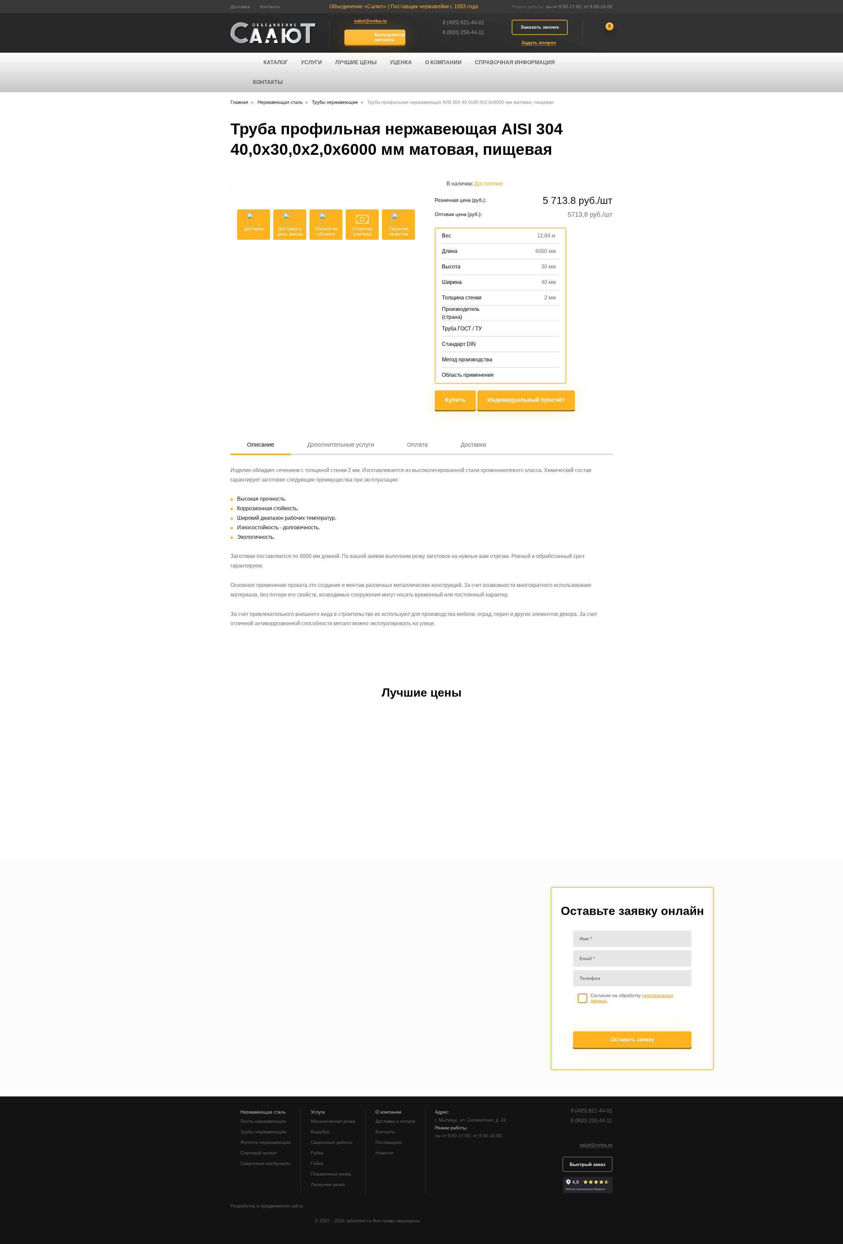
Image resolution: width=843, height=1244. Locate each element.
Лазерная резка (328, 1184)
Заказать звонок (540, 27)
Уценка (401, 62)
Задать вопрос (538, 42)
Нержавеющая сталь (263, 1112)
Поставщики (388, 1142)
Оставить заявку (632, 1039)
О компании (443, 62)
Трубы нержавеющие (263, 1131)
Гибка (317, 1163)
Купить (455, 400)
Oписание (260, 444)
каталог (275, 62)
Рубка (317, 1152)
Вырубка (320, 1131)
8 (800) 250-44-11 (463, 32)
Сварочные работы (331, 1142)
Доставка (240, 6)
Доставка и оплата (395, 1121)
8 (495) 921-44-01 (463, 22)
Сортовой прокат (258, 1152)
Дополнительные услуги (340, 444)
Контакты (270, 6)
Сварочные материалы (265, 1163)
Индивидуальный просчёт (526, 400)
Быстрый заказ (587, 1164)
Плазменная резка (331, 1173)
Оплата (417, 444)
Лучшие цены (356, 62)
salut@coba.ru (370, 20)
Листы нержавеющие (263, 1121)
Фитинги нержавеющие (265, 1142)
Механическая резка (333, 1121)
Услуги (311, 62)
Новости (384, 1152)
